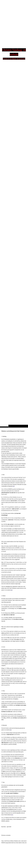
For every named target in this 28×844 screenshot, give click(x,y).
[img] (14, 216)
